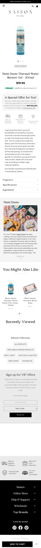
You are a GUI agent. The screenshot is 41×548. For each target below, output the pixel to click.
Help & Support (20, 499)
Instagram (14, 528)
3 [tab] (23, 61)
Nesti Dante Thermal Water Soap (30, 300)
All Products (20, 344)
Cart (37, 6)
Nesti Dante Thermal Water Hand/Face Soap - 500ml (10, 301)
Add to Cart (17, 544)
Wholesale (20, 505)
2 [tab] (20, 61)
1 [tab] (18, 61)
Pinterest (26, 528)
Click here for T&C (29, 108)
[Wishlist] (36, 543)
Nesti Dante (21, 234)
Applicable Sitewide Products (20, 350)
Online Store (20, 493)
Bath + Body (9, 355)
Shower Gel (27, 361)
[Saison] (20, 13)
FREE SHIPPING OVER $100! (20, 1)
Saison (21, 486)
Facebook (20, 528)
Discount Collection (28, 355)
